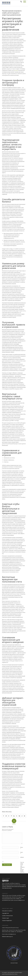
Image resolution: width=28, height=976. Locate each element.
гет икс (16, 70)
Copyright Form (5, 913)
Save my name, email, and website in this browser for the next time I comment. (22, 868)
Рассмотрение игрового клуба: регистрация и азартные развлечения (12, 13)
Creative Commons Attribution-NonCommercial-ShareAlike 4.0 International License (14, 886)
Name (21, 848)
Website (22, 857)
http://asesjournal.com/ (7, 885)
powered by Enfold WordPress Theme (9, 974)
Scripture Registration (7, 920)
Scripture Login (5, 918)
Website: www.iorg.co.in (7, 936)
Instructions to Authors (7, 910)
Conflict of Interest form (7, 915)
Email (21, 853)
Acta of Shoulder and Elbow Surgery (15, 972)
